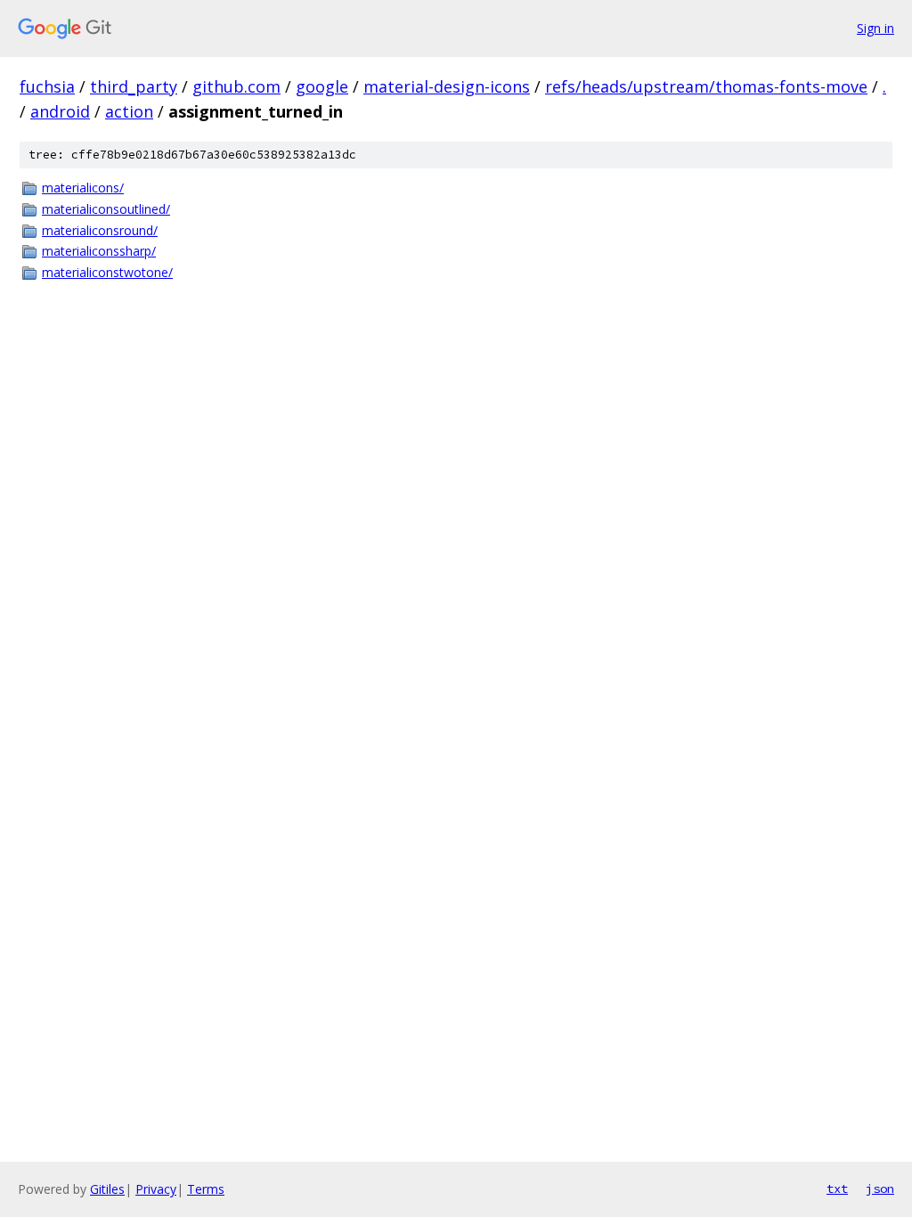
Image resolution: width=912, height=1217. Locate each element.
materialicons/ (83, 187)
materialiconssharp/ (99, 250)
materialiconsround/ (100, 230)
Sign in (875, 28)
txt (837, 1188)
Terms (205, 1188)
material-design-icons (446, 86)
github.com (236, 86)
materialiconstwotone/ (107, 272)
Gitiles (107, 1188)
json (880, 1188)
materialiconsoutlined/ (106, 208)
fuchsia (47, 86)
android (60, 111)
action (129, 111)
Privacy (155, 1188)
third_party (133, 86)
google (322, 86)
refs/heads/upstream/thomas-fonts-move (706, 86)
